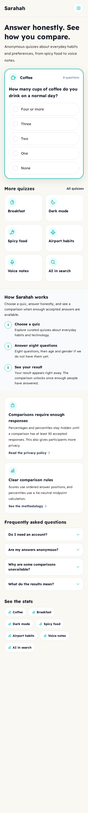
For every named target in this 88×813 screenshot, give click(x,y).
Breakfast (44, 612)
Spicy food (52, 624)
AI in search (22, 647)
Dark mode (21, 624)
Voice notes (57, 636)
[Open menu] (78, 8)
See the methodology (26, 506)
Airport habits (23, 636)
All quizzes (75, 188)
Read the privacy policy (27, 453)
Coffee (18, 612)
